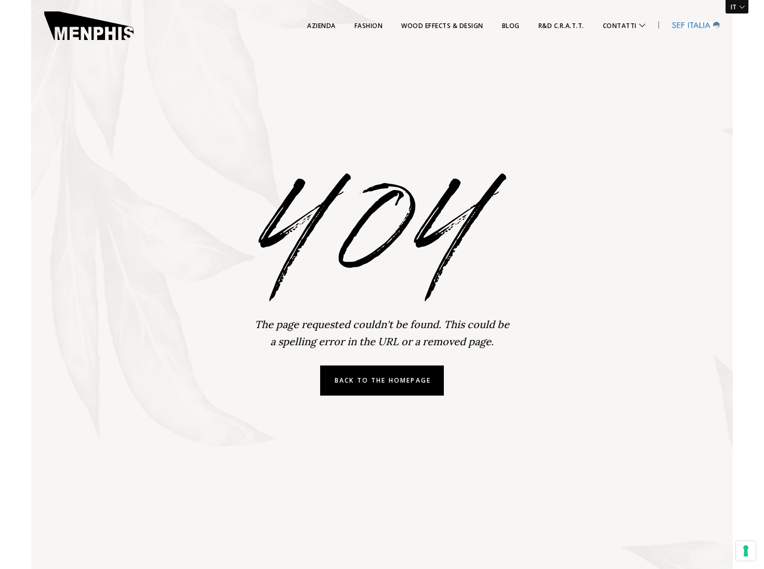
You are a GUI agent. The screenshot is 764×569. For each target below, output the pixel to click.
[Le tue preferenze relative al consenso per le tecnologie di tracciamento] (746, 551)
